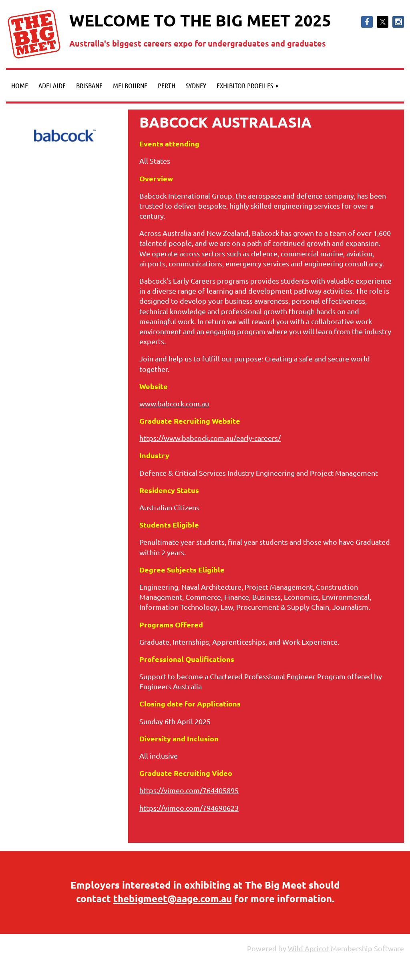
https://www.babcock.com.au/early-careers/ (210, 438)
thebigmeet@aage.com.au (172, 898)
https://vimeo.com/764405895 (189, 790)
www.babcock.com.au (174, 403)
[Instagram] (398, 22)
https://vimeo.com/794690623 (189, 808)
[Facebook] (367, 22)
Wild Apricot (308, 948)
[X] (382, 22)
